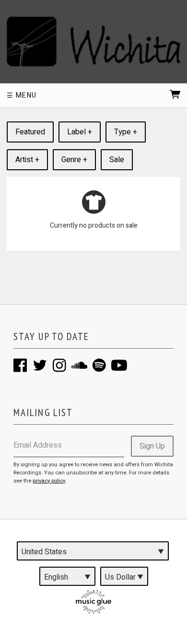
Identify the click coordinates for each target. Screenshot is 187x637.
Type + (125, 132)
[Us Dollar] (124, 576)
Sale (116, 159)
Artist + (27, 159)
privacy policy (49, 481)
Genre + (74, 159)
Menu (24, 95)
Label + (79, 132)
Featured (30, 132)
